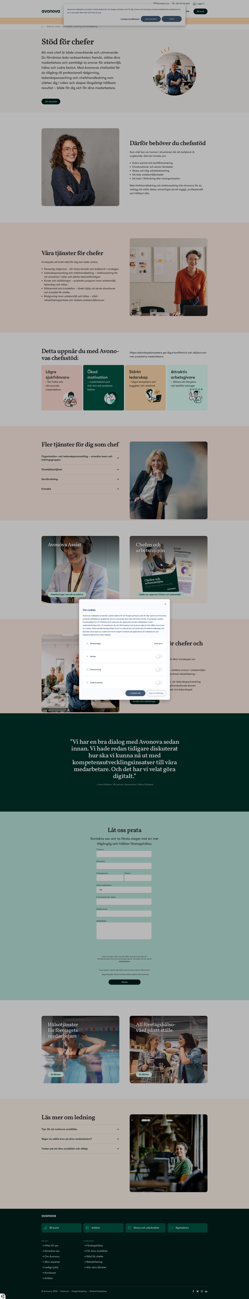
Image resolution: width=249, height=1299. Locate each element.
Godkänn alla (135, 693)
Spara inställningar (156, 693)
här (145, 619)
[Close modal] (165, 604)
